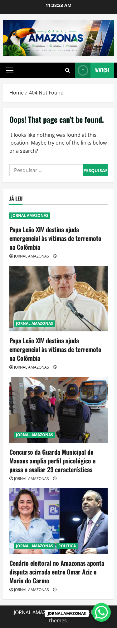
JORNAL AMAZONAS (29, 215)
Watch (102, 70)
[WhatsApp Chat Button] (101, 612)
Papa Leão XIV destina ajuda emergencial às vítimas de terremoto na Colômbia (55, 238)
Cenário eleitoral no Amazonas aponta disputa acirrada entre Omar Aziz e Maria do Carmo (56, 571)
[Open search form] (67, 70)
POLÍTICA (67, 546)
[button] (10, 70)
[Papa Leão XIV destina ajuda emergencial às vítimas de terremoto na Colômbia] (58, 298)
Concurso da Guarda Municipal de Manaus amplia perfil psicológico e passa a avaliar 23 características (52, 460)
